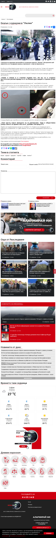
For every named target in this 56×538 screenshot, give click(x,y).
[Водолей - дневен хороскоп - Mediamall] (50, 472)
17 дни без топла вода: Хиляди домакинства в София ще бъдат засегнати (30, 335)
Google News (26, 145)
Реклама (30, 504)
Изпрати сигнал (42, 527)
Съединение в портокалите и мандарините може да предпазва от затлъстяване (24, 369)
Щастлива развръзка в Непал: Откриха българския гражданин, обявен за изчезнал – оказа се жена (27, 375)
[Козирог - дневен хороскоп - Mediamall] (41, 472)
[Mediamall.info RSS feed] (33, 497)
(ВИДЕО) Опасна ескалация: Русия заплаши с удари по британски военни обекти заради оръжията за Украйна (26, 363)
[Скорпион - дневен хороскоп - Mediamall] (23, 472)
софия (24, 155)
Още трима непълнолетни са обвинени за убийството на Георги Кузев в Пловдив (24, 360)
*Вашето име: (4, 164)
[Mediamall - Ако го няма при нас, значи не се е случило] (10, 7)
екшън (2, 155)
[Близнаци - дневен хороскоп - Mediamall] (24, 461)
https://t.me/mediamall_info (28, 144)
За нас (29, 502)
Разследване (10, 19)
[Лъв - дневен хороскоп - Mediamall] (42, 461)
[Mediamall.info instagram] (52, 1)
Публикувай (46, 197)
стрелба (19, 155)
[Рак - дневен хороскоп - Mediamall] (33, 461)
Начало (3, 19)
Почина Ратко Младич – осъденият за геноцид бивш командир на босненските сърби (25, 372)
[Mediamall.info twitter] (48, 1)
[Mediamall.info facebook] (46, 1)
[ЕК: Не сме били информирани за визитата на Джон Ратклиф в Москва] (5, 328)
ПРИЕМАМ (48, 533)
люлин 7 (29, 155)
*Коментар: (4, 171)
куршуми (13, 155)
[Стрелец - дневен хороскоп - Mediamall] (32, 472)
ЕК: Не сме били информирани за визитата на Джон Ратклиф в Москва (30, 326)
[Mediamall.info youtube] (54, 1)
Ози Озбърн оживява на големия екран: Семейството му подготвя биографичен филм (26, 358)
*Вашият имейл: (33, 164)
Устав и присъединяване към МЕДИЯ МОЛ (11, 516)
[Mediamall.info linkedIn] (50, 1)
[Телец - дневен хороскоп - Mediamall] (15, 461)
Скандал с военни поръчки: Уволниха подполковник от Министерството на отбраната (26, 367)
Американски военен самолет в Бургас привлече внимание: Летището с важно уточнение (26, 350)
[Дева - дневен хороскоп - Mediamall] (5, 472)
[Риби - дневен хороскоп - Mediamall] (5, 484)
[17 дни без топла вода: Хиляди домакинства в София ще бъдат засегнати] (5, 337)
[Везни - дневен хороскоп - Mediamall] (14, 472)
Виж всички (28, 378)
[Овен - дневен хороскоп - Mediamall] (6, 461)
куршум (7, 155)
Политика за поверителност (17, 536)
